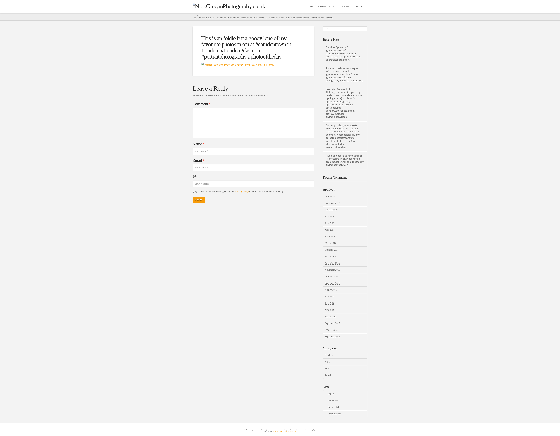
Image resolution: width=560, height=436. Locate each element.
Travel (328, 375)
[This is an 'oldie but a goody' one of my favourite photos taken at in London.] (237, 64)
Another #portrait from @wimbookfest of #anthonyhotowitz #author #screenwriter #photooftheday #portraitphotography (343, 53)
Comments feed (335, 407)
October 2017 (331, 196)
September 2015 (332, 323)
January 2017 (331, 256)
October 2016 (331, 276)
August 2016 (331, 290)
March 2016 (330, 316)
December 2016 (332, 263)
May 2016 (329, 310)
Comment (201, 104)
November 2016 (332, 269)
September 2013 (332, 336)
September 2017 (332, 203)
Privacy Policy (242, 191)
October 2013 (331, 330)
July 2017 (329, 216)
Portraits (328, 368)
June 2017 (329, 223)
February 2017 (331, 249)
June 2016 (329, 303)
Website (198, 177)
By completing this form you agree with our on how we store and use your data (238, 191)
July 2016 (329, 296)
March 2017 (330, 243)
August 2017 (331, 209)
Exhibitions (330, 355)
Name (198, 144)
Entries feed (333, 400)
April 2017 (330, 236)
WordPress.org (334, 413)
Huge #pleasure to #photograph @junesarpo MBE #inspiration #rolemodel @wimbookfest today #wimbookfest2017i (345, 160)
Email (198, 160)
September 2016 (332, 283)
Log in (331, 393)
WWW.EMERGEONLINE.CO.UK (286, 431)
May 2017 (329, 230)
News (327, 362)
